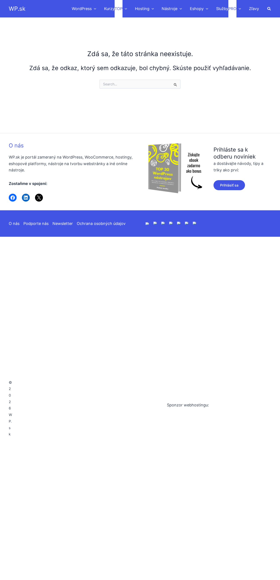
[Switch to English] (147, 223)
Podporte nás (36, 223)
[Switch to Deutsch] (155, 222)
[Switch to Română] (171, 222)
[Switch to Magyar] (179, 222)
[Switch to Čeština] (187, 222)
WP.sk (17, 8)
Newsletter (62, 223)
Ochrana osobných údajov (101, 223)
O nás (16, 145)
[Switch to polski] (163, 222)
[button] (94, 8)
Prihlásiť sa (229, 185)
